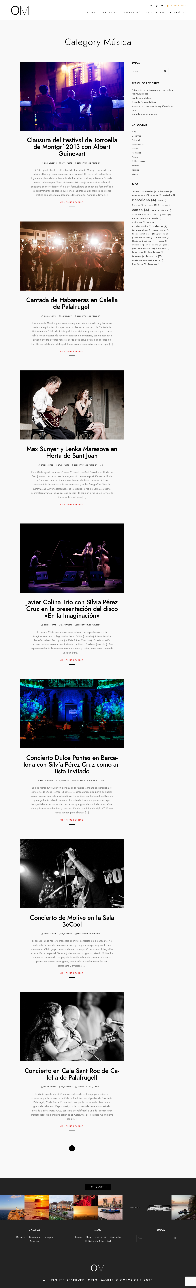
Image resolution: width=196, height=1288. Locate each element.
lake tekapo (156, 252)
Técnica (135, 169)
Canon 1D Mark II (161, 210)
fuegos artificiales (143, 233)
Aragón (156, 195)
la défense (139, 252)
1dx (135, 191)
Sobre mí (132, 12)
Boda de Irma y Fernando (144, 114)
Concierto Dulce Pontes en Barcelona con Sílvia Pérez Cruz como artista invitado (72, 764)
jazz (166, 244)
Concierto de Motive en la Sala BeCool (72, 921)
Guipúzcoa (162, 237)
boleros (137, 205)
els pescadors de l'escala (146, 218)
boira (162, 200)
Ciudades (34, 1237)
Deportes (136, 135)
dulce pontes (162, 214)
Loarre (158, 260)
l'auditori (162, 248)
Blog (91, 12)
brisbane (151, 205)
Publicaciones (138, 161)
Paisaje (135, 157)
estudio (160, 226)
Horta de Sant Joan (143, 241)
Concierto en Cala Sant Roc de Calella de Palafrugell (71, 1074)
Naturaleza (137, 152)
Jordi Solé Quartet (143, 248)
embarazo (138, 222)
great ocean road (142, 237)
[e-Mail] (162, 6)
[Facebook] (151, 6)
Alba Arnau (165, 191)
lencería (154, 256)
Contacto (155, 12)
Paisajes (48, 1237)
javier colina (153, 244)
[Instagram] (156, 6)
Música (96, 163)
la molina (138, 256)
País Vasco (139, 264)
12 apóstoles (148, 191)
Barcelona (144, 199)
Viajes (135, 174)
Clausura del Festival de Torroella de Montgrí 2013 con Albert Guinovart (72, 147)
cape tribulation (142, 214)
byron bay (165, 205)
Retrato (135, 165)
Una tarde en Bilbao (141, 98)
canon (140, 209)
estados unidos (141, 226)
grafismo (162, 233)
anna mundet (140, 195)
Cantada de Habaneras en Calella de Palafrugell (72, 303)
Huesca (162, 241)
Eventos (34, 1241)
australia (169, 195)
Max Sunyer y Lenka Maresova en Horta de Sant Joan (71, 452)
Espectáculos (84, 163)
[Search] (164, 70)
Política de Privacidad (98, 1241)
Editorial (136, 140)
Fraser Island (161, 230)
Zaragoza (154, 264)
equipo (152, 222)
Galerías (110, 12)
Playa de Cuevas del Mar (144, 102)
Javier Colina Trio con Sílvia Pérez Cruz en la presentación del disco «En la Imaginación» (72, 609)
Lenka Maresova (142, 260)
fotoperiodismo (141, 230)
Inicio (78, 1237)
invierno (138, 244)
